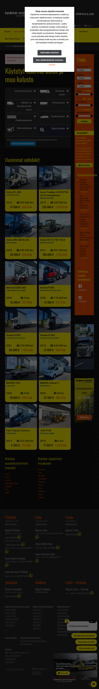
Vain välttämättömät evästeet (49, 60)
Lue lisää (52, 64)
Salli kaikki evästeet (49, 52)
